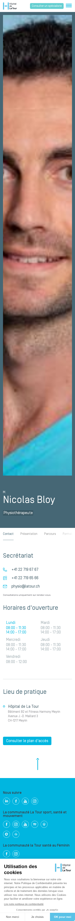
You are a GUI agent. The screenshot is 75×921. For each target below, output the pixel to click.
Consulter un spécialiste (47, 6)
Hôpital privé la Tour (10, 6)
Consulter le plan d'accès (27, 741)
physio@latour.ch (25, 586)
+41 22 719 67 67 (24, 569)
